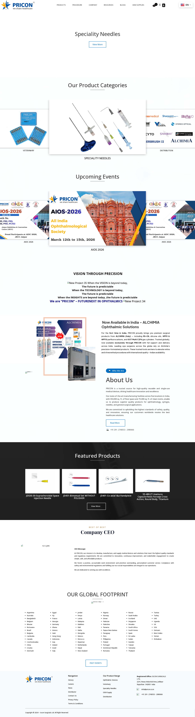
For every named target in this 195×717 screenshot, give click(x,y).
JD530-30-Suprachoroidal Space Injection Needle (42, 497)
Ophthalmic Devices (97, 41)
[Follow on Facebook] (160, 712)
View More (95, 506)
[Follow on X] (164, 712)
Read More (115, 423)
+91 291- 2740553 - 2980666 (152, 694)
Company (93, 5)
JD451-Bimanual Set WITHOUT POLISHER (79, 497)
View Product (97, 52)
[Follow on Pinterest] (168, 712)
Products (61, 5)
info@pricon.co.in (148, 689)
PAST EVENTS (96, 663)
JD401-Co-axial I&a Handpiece (115, 495)
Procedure (77, 5)
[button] (97, 161)
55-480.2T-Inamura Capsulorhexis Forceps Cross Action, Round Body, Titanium (152, 497)
